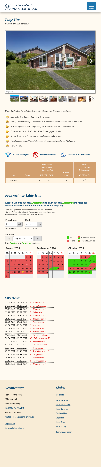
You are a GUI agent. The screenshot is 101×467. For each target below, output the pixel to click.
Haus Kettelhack (63, 400)
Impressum (10, 424)
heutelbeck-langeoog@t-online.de (19, 417)
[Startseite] (20, 6)
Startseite (60, 395)
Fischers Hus (61, 413)
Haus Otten (60, 422)
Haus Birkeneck (62, 409)
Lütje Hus (60, 418)
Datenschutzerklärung (14, 428)
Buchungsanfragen (64, 432)
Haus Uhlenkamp (63, 405)
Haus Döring (61, 426)
